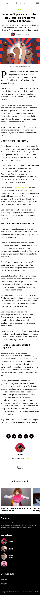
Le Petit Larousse (21, 188)
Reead (19, 34)
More (27, 458)
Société (20, 9)
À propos (4, 584)
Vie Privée (4, 579)
